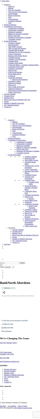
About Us (7, 4)
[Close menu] (1, 1)
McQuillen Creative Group (23, 408)
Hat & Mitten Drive (14, 74)
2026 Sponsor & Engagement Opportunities (22, 90)
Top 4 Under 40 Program (16, 87)
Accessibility (12, 406)
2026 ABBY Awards (15, 47)
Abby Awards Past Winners (17, 48)
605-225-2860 (4, 358)
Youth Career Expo (14, 92)
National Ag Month (14, 83)
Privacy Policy (22, 406)
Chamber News (9, 96)
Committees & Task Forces (13, 26)
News (6, 378)
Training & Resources (15, 89)
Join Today (5, 1)
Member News (9, 98)
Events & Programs (10, 41)
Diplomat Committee (15, 32)
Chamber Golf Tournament (17, 59)
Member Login (9, 373)
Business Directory (10, 25)
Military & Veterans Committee (18, 34)
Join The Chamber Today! (8, 343)
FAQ (9, 23)
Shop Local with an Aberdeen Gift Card (17, 100)
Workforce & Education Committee (19, 37)
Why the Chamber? (14, 10)
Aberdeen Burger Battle (16, 50)
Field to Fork (12, 70)
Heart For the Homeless (20, 79)
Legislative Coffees (14, 81)
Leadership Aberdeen (15, 78)
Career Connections (14, 54)
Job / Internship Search (11, 105)
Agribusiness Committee (16, 28)
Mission (10, 8)
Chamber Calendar (14, 43)
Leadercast (11, 76)
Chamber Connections (15, 68)
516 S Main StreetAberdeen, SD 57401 (7, 353)
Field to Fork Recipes (15, 72)
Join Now (7, 244)
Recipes (31, 198)
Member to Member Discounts (14, 103)
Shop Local (12, 85)
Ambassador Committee (16, 30)
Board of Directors (14, 15)
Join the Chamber (9, 94)
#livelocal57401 (13, 45)
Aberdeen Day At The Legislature (19, 52)
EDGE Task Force (14, 36)
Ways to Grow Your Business (17, 12)
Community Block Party (16, 67)
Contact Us (7, 107)
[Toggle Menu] (5, 118)
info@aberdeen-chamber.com (9, 361)
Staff (9, 17)
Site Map (3, 406)
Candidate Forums (14, 57)
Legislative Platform (14, 21)
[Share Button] (4, 292)
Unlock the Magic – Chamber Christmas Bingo (23, 65)
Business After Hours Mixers (17, 56)
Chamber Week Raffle (15, 63)
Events (6, 101)
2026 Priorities (13, 14)
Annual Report (13, 19)
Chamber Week (13, 61)
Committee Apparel (14, 39)
